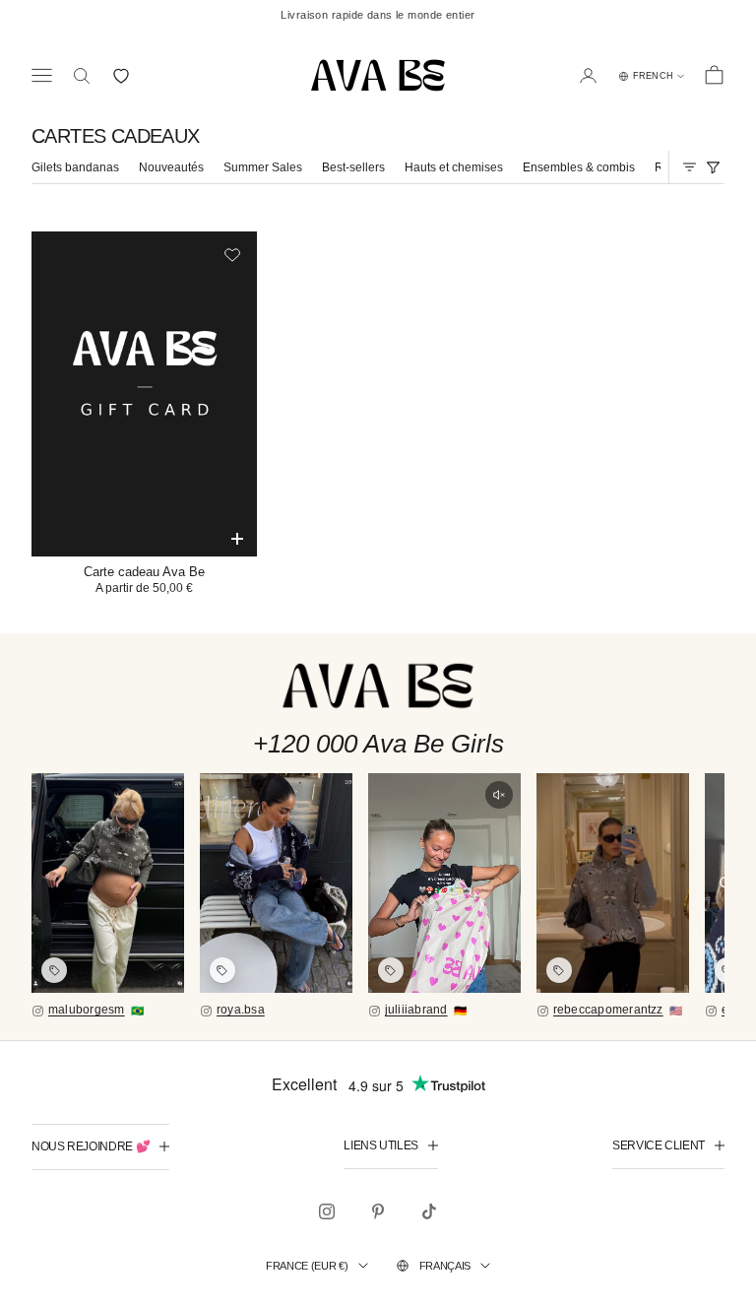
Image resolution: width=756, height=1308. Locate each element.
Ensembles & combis (579, 167)
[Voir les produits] (54, 970)
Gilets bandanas (75, 167)
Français (445, 1266)
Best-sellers (353, 167)
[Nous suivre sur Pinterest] (378, 1211)
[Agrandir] (108, 883)
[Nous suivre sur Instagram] (327, 1211)
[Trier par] (689, 167)
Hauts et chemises (454, 167)
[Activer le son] (499, 795)
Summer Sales (262, 167)
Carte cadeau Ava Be (144, 571)
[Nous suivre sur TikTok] (429, 1211)
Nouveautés (171, 167)
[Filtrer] (712, 167)
